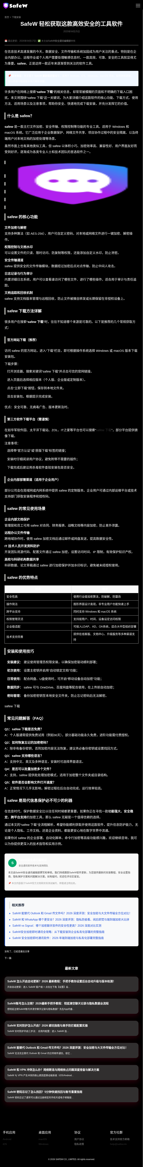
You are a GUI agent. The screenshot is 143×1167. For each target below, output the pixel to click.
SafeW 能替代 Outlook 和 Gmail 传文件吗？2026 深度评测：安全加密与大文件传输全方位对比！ (72, 913)
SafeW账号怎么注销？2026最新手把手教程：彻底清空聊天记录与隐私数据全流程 (58, 1003)
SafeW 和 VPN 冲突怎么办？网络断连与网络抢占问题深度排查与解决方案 (53, 1069)
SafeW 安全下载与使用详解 (27, 958)
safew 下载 (103, 430)
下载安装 (16, 17)
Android (7, 1139)
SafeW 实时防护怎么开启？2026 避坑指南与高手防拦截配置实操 (47, 1025)
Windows (43, 1144)
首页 (7, 17)
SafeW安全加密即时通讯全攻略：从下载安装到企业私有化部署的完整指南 (58, 931)
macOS (43, 1139)
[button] (138, 5)
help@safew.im (118, 1144)
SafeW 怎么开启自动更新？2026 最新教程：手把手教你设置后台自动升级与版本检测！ (61, 981)
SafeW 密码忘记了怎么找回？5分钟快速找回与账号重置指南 (44, 1091)
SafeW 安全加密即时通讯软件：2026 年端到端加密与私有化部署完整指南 (58, 938)
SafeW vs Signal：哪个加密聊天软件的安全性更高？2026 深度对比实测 (56, 925)
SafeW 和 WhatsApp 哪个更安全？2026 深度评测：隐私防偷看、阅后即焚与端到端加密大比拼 (70, 919)
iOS (5, 1144)
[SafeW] (16, 6)
